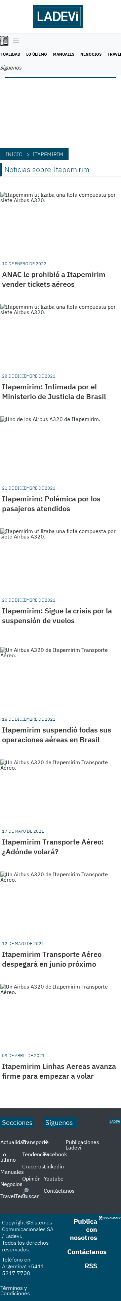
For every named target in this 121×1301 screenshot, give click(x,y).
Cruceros (33, 1166)
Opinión (31, 1178)
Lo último (36, 54)
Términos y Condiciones (15, 1290)
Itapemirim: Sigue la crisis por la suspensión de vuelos (57, 615)
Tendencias (36, 1154)
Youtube (54, 1178)
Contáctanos (59, 1190)
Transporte (35, 1142)
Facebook (55, 1154)
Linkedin (54, 1166)
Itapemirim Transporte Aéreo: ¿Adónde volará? (53, 846)
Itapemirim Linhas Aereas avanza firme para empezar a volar (59, 1071)
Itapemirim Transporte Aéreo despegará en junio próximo (52, 959)
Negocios (91, 54)
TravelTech (13, 1196)
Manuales (63, 54)
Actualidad (13, 1142)
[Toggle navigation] (14, 41)
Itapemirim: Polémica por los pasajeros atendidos (51, 503)
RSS (91, 1265)
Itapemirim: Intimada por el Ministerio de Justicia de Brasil (54, 391)
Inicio (14, 154)
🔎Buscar (30, 1193)
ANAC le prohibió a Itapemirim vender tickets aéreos (54, 279)
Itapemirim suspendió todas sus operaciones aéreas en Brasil (56, 734)
